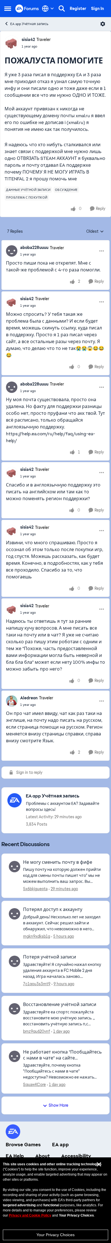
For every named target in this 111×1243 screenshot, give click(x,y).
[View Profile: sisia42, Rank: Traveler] (12, 43)
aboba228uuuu (34, 247)
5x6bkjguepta (35, 888)
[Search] (61, 8)
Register (78, 8)
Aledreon (29, 697)
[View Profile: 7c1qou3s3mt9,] (14, 961)
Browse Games (23, 1144)
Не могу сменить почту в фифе (57, 862)
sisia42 (28, 39)
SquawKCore (34, 1084)
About (42, 1156)
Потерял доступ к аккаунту (52, 909)
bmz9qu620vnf (36, 1031)
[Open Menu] (103, 24)
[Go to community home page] (27, 8)
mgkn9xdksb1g (36, 936)
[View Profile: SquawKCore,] (14, 1056)
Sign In (97, 8)
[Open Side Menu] (7, 8)
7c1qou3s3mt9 (36, 983)
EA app (60, 1144)
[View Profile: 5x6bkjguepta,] (14, 866)
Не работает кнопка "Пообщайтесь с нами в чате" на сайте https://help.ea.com (62, 1055)
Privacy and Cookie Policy (30, 1215)
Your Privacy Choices (55, 1234)
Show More (58, 1105)
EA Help (15, 1156)
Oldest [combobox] (95, 231)
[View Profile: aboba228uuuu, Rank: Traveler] (11, 251)
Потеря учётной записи (49, 957)
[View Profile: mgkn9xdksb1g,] (14, 914)
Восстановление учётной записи (59, 1004)
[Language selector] (48, 8)
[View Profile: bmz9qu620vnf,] (14, 1009)
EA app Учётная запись (29, 24)
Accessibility (76, 1156)
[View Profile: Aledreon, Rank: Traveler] (11, 701)
